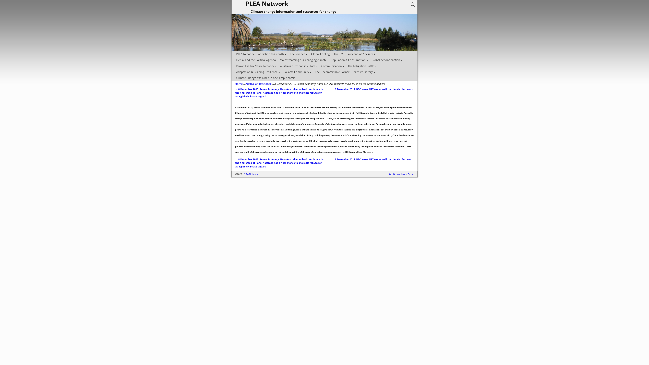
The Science (297, 54)
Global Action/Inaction (386, 60)
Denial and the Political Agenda (256, 60)
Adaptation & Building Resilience (257, 72)
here (370, 152)
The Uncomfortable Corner (332, 72)
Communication (331, 66)
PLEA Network (245, 54)
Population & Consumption (348, 60)
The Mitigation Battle (361, 66)
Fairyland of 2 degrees (361, 54)
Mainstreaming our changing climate (303, 60)
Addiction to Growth (271, 54)
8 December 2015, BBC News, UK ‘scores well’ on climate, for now (374, 89)
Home (239, 84)
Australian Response (258, 84)
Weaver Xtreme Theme (403, 174)
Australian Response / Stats (297, 66)
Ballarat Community (296, 72)
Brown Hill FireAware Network (255, 66)
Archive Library (363, 72)
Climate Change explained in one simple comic (265, 78)
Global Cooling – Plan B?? (327, 54)
